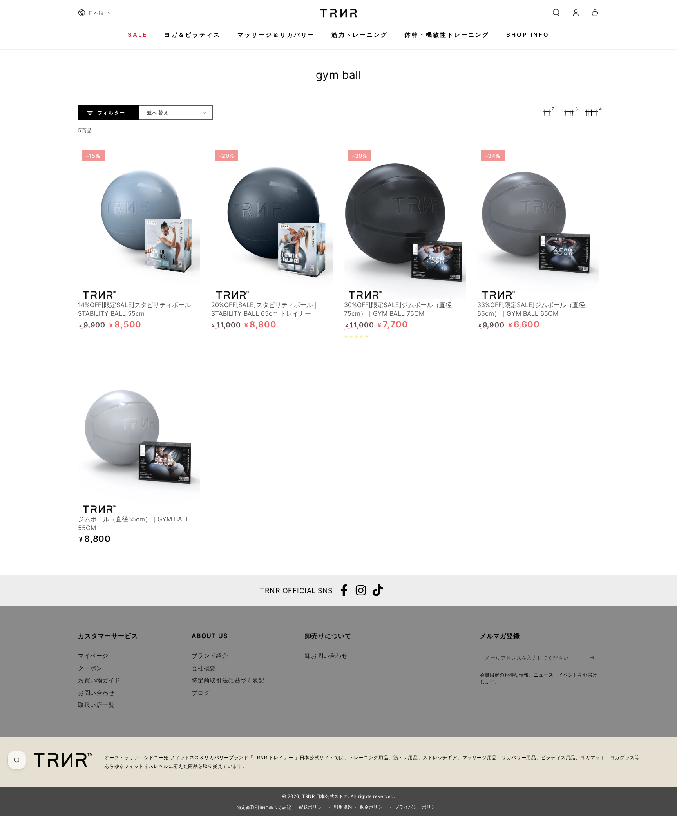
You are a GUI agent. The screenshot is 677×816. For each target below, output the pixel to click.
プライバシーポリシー (417, 807)
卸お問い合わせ (326, 655)
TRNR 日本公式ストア (325, 796)
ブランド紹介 (210, 655)
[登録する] (594, 657)
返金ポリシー (373, 807)
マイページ (93, 655)
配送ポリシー (312, 807)
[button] (556, 13)
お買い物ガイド (99, 680)
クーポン (90, 668)
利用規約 (343, 807)
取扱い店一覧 (96, 705)
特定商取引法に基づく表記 (228, 680)
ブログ (201, 693)
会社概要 (204, 668)
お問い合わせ (96, 693)
